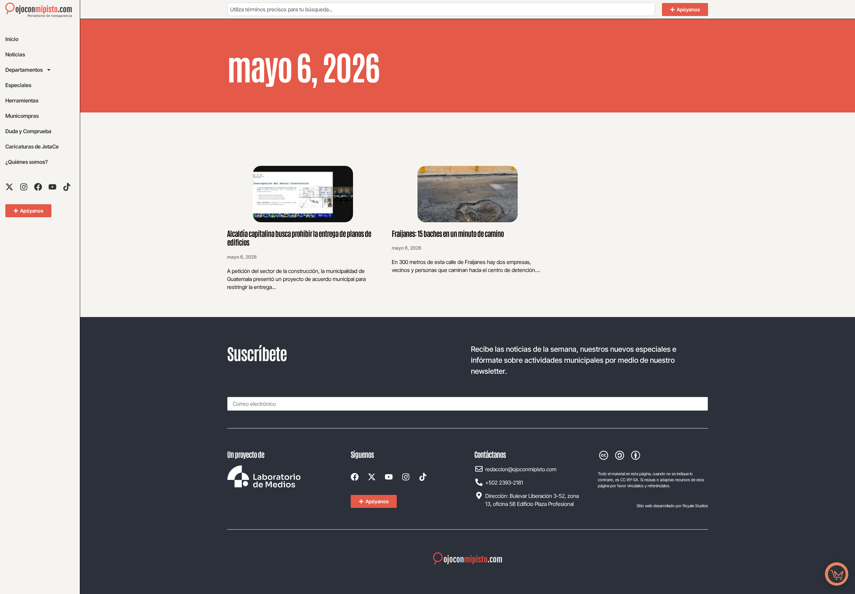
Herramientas (21, 100)
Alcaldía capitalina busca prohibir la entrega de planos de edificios (299, 238)
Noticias (15, 54)
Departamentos (24, 69)
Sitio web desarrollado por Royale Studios (672, 505)
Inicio (11, 39)
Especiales (18, 85)
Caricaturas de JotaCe (32, 146)
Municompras (22, 115)
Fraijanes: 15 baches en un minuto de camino (448, 233)
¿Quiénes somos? (26, 162)
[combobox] (441, 9)
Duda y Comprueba (28, 131)
